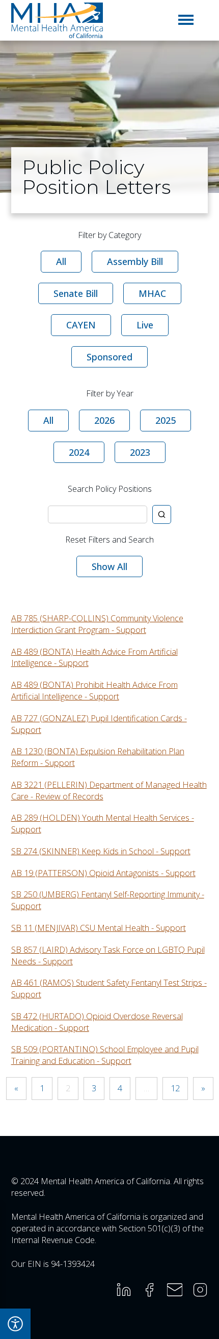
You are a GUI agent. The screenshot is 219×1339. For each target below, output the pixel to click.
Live (144, 325)
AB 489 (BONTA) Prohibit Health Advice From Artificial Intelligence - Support (94, 690)
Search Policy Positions (110, 488)
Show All (109, 566)
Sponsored (109, 357)
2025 (165, 420)
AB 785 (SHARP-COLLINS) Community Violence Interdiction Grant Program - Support (97, 624)
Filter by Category (109, 235)
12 (175, 1088)
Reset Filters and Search (109, 539)
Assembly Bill (135, 261)
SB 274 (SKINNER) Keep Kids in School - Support (100, 851)
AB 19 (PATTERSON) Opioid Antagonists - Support (103, 873)
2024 (79, 452)
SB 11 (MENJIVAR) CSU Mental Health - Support (98, 927)
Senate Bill (75, 293)
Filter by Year (109, 393)
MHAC (152, 293)
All (61, 261)
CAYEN (81, 325)
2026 (104, 420)
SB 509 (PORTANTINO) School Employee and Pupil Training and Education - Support (105, 1055)
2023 (140, 452)
